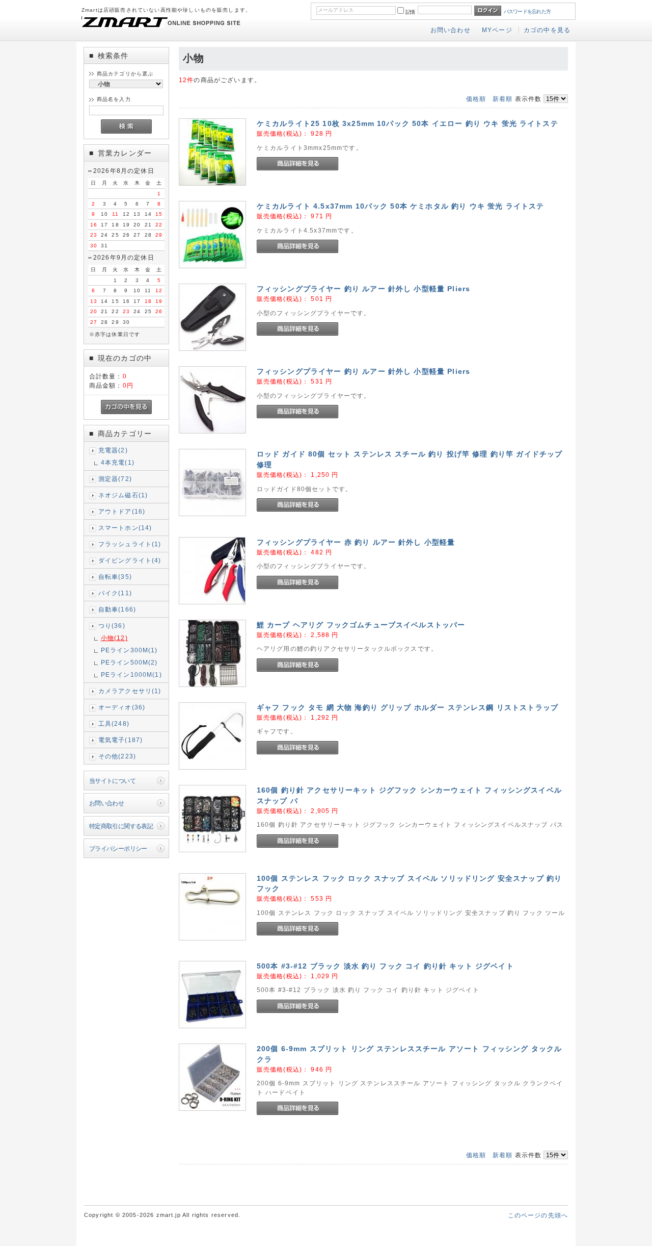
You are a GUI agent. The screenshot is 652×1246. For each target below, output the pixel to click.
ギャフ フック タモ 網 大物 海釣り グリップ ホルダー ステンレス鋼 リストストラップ (407, 707)
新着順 (502, 98)
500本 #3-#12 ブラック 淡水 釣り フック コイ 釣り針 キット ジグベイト (385, 966)
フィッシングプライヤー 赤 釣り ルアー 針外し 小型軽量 (356, 542)
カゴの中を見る (547, 30)
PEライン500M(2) (129, 662)
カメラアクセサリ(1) (129, 691)
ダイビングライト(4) (129, 560)
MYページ (497, 30)
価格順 (476, 98)
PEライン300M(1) (129, 650)
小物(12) (114, 637)
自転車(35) (115, 576)
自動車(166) (117, 609)
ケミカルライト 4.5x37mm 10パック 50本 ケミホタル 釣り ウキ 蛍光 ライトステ (401, 206)
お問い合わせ (450, 30)
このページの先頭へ (538, 1215)
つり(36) (111, 625)
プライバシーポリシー (118, 848)
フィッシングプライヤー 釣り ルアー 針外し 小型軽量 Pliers (363, 289)
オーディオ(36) (121, 707)
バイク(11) (115, 593)
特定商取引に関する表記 (121, 826)
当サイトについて (112, 780)
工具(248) (113, 723)
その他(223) (117, 756)
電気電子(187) (120, 739)
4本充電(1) (117, 462)
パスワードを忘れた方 (527, 11)
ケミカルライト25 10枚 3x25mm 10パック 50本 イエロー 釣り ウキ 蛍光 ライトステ (407, 123)
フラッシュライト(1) (129, 544)
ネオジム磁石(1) (123, 495)
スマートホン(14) (125, 527)
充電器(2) (113, 450)
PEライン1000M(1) (131, 674)
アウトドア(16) (121, 511)
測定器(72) (115, 478)
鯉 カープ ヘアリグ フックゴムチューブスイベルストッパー (361, 625)
